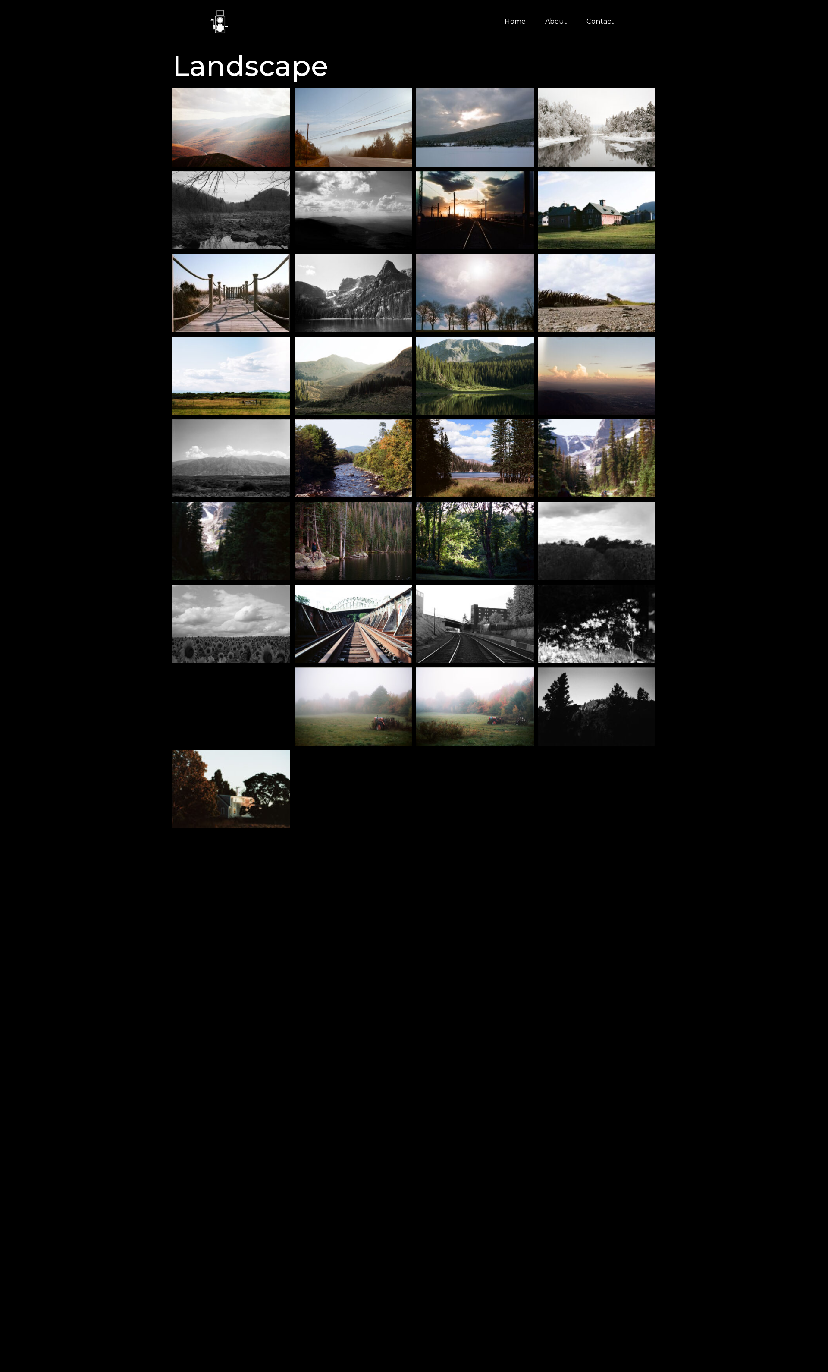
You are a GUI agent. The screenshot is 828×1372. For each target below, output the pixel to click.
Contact (600, 21)
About (556, 21)
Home (515, 21)
